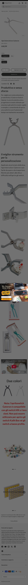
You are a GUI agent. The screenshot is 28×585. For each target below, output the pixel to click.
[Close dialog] (27, 284)
